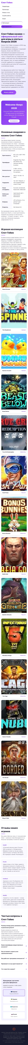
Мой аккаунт (5, 23)
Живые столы (6, 12)
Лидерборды (5, 6)
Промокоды (5, 9)
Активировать (14, 121)
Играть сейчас (8, 92)
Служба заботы (6, 15)
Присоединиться (6, 26)
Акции (4, 18)
